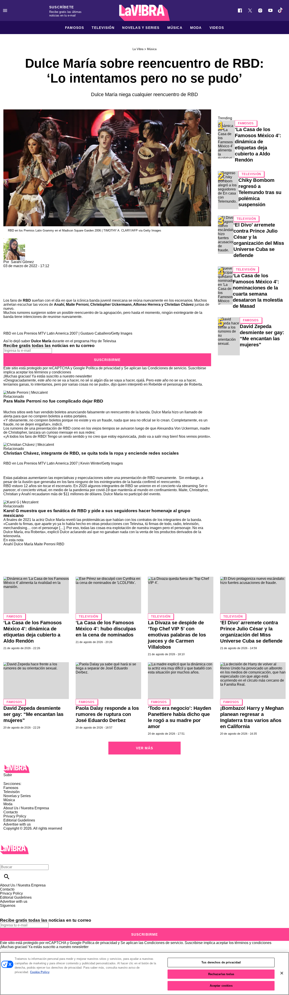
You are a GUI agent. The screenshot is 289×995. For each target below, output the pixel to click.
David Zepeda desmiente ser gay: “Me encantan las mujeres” (33, 714)
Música (174, 28)
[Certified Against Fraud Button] (19, 832)
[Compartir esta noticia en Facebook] (20, 270)
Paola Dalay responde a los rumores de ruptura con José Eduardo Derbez (107, 714)
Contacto (10, 812)
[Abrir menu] (5, 10)
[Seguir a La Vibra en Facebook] (240, 10)
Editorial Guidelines (19, 820)
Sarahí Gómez (22, 262)
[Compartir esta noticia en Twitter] (31, 270)
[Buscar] (6, 876)
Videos (217, 28)
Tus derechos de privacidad (221, 962)
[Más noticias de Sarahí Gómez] (14, 240)
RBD (60, 544)
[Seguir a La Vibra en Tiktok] (280, 10)
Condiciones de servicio (167, 368)
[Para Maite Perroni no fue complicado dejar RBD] (25, 392)
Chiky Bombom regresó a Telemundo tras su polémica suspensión (259, 192)
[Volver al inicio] (14, 847)
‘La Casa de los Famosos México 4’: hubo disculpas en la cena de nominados (106, 629)
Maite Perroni (45, 544)
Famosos (74, 28)
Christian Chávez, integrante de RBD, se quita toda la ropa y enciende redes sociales (91, 453)
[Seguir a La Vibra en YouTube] (270, 10)
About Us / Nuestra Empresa (26, 808)
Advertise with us (17, 824)
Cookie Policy (39, 972)
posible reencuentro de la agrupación (91, 313)
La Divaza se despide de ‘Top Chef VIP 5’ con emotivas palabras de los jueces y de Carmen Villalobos (177, 635)
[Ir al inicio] (144, 769)
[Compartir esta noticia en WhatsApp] (8, 270)
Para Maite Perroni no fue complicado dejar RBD (53, 401)
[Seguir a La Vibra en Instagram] (260, 10)
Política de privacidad (103, 368)
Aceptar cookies (221, 985)
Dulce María (23, 544)
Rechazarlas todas (221, 974)
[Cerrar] (282, 973)
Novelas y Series (140, 28)
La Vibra (138, 49)
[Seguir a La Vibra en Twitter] (250, 10)
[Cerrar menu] (5, 859)
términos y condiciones (52, 372)
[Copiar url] (14, 283)
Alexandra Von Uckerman (177, 428)
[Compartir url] (8, 293)
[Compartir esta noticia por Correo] (42, 270)
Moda (196, 28)
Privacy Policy (14, 816)
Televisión (103, 28)
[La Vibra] (144, 13)
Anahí (8, 544)
